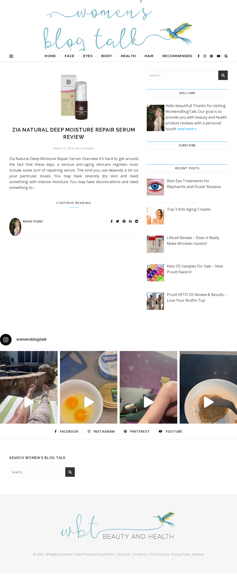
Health (128, 56)
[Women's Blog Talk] (118, 32)
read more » (186, 128)
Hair (149, 56)
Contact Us (139, 554)
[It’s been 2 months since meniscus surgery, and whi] (29, 402)
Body (106, 56)
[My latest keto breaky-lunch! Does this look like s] (89, 402)
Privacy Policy (180, 554)
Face (70, 56)
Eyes (88, 56)
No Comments (85, 148)
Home (50, 56)
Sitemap (198, 554)
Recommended (177, 56)
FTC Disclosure (159, 554)
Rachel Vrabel (33, 221)
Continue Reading (73, 203)
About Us (124, 554)
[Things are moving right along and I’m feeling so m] (148, 402)
